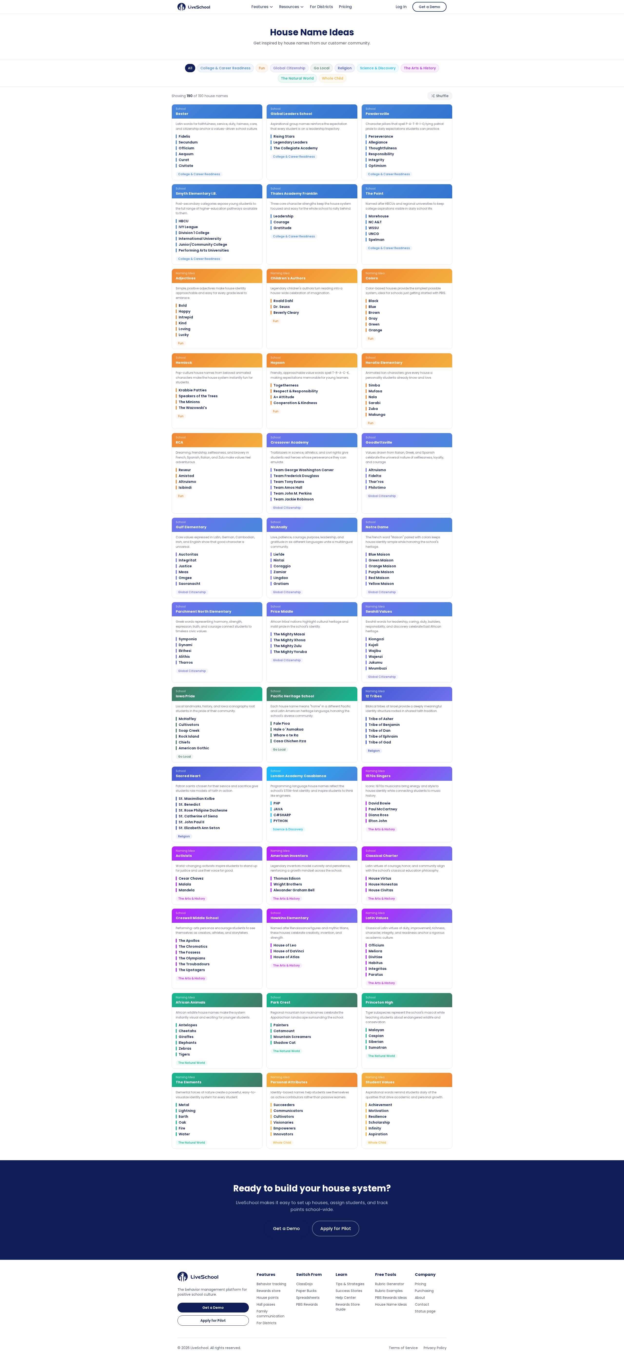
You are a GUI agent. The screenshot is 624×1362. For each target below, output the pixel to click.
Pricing (345, 7)
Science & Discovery (378, 68)
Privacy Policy (435, 1347)
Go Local (322, 68)
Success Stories (349, 1290)
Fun (262, 68)
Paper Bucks (306, 1290)
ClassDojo (304, 1283)
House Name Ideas (391, 1304)
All (190, 68)
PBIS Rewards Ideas (391, 1297)
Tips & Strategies (350, 1283)
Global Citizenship (289, 68)
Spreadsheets (308, 1297)
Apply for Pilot (335, 1228)
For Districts (321, 7)
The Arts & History (420, 68)
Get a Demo (429, 6)
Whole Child (332, 78)
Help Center (346, 1297)
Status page (425, 1311)
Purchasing (424, 1290)
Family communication (270, 1314)
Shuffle (442, 95)
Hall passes (266, 1304)
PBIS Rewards (307, 1304)
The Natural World (297, 78)
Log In (401, 7)
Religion (345, 68)
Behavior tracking (271, 1283)
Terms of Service (403, 1347)
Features (259, 7)
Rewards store (269, 1290)
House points (268, 1297)
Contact (422, 1304)
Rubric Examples (389, 1290)
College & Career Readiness (225, 68)
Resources (289, 7)
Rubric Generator (389, 1283)
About (420, 1297)
